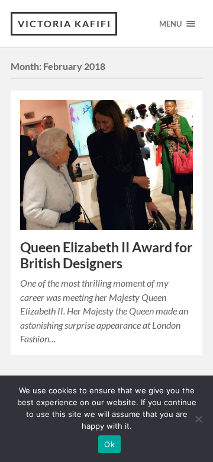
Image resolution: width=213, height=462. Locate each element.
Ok (109, 444)
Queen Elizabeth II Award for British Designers (106, 255)
